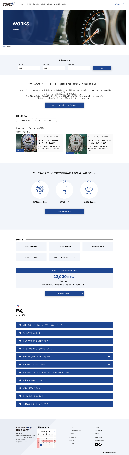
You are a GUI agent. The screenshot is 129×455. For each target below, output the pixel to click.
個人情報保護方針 (99, 440)
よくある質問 (57, 4)
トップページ (72, 427)
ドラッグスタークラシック (46, 120)
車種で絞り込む (21, 116)
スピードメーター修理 (26, 4)
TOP (18, 4)
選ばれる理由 (36, 4)
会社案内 (64, 4)
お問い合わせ (119, 4)
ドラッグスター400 (25, 120)
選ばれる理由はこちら (64, 211)
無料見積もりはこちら (64, 293)
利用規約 (97, 433)
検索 (102, 68)
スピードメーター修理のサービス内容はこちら (64, 105)
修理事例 (43, 4)
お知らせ (97, 427)
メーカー (20, 64)
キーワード (71, 64)
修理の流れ (49, 4)
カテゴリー (46, 64)
